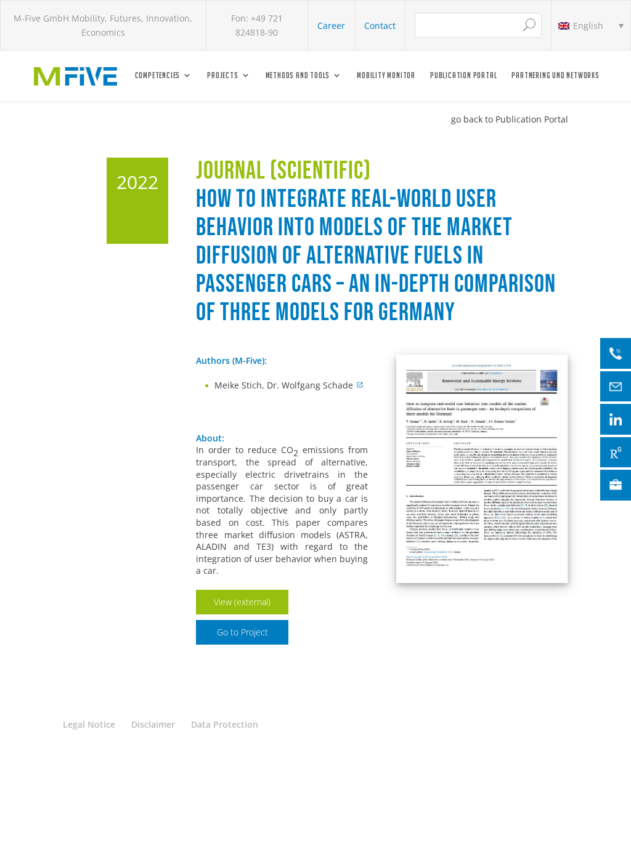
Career (331, 25)
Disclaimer (153, 724)
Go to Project (242, 632)
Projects (222, 75)
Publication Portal (463, 75)
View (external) (242, 602)
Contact (380, 25)
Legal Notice (89, 724)
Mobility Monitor (386, 75)
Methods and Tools (298, 75)
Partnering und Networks (555, 75)
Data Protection (224, 724)
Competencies (158, 75)
